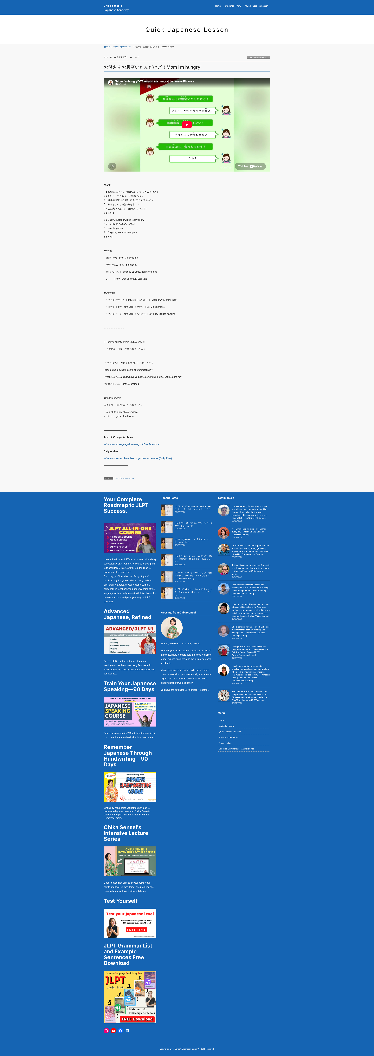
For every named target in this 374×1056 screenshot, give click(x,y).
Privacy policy (225, 743)
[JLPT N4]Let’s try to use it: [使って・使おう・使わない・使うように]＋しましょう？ (194, 559)
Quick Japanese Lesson (258, 57)
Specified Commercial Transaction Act (236, 749)
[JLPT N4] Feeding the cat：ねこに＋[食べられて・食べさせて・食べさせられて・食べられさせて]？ (193, 575)
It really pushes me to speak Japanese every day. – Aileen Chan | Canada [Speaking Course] (249, 532)
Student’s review (226, 726)
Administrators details (229, 737)
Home (221, 720)
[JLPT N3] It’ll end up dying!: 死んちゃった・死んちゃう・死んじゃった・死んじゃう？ (193, 592)
